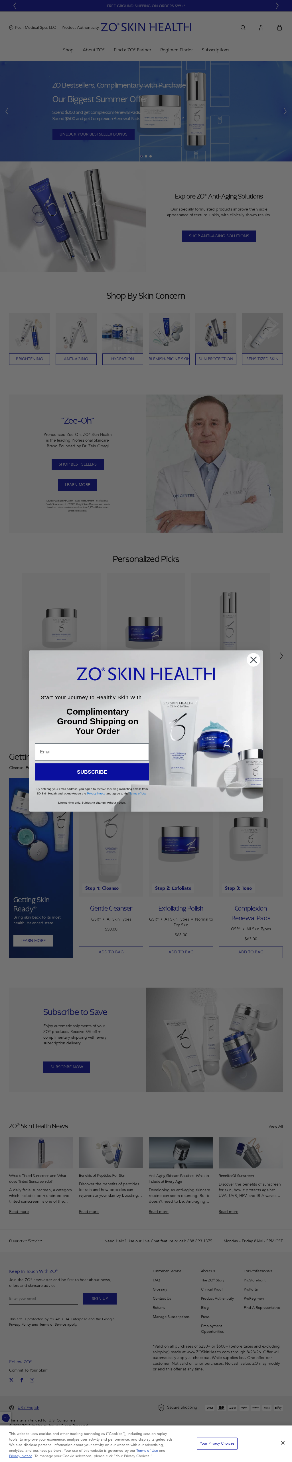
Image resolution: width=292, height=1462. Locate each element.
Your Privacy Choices (217, 1443)
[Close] (283, 1443)
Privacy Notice (20, 1456)
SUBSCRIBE (92, 772)
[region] (146, 1443)
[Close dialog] (253, 660)
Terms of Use (147, 1450)
